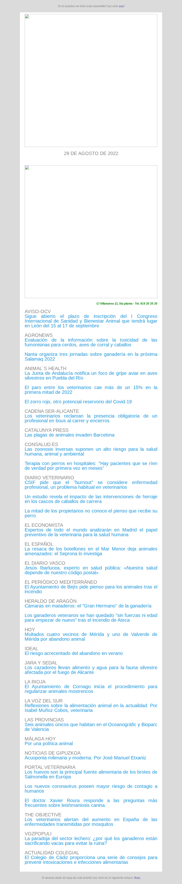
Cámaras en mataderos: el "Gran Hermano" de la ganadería (88, 605)
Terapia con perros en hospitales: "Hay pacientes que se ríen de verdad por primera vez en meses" (91, 466)
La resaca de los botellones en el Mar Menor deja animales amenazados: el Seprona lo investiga (91, 551)
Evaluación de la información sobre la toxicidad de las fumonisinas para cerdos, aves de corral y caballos (91, 342)
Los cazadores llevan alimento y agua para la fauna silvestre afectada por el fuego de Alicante (91, 670)
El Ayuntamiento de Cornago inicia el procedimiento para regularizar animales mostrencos (91, 689)
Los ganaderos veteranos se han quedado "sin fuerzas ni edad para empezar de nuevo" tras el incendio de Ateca (91, 618)
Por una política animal (49, 743)
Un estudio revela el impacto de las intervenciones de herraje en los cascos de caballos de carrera (91, 499)
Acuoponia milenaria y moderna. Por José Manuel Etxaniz (85, 757)
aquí (121, 6)
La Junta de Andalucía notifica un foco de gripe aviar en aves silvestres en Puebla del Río (91, 376)
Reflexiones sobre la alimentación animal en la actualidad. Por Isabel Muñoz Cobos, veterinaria (91, 708)
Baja (137, 877)
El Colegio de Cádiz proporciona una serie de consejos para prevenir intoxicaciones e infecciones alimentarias (91, 860)
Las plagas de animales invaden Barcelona (69, 434)
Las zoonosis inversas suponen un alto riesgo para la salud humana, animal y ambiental (91, 451)
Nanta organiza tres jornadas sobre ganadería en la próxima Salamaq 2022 (91, 357)
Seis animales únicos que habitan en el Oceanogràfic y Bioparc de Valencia (91, 727)
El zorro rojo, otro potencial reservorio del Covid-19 (78, 401)
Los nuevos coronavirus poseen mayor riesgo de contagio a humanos (91, 789)
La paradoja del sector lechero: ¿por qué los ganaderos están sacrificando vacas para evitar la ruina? (91, 841)
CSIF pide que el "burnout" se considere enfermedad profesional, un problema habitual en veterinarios (91, 485)
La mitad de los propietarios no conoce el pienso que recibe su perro (91, 513)
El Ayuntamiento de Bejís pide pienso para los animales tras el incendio (91, 589)
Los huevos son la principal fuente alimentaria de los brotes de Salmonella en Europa (91, 774)
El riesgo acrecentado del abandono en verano (74, 653)
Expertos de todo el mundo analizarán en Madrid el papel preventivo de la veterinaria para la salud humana (91, 532)
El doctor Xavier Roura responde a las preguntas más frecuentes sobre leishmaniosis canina (91, 803)
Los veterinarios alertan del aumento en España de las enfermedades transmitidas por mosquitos (91, 822)
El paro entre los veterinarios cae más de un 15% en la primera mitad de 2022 (91, 390)
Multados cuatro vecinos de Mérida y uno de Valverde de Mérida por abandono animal (91, 637)
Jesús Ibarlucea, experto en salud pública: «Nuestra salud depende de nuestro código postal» (91, 570)
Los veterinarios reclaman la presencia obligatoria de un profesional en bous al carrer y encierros (91, 418)
